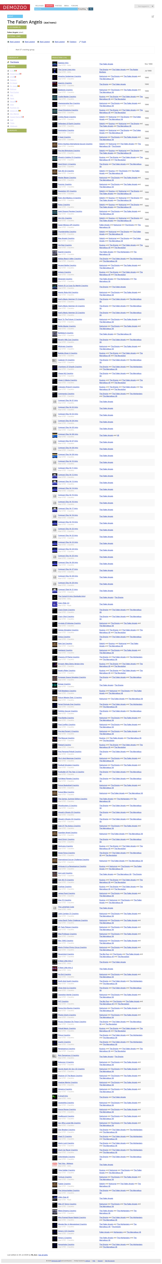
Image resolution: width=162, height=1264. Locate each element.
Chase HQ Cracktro (65, 373)
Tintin (12, 123)
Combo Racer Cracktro (67, 117)
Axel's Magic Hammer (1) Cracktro (71, 299)
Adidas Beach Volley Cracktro (69, 259)
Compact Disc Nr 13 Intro (68, 481)
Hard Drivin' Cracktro (66, 839)
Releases (39, 6)
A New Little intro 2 (65, 968)
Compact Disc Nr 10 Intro (68, 461)
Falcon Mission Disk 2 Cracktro (70, 697)
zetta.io (87, 1261)
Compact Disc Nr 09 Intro (68, 454)
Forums (74, 6)
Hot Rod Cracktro (65, 245)
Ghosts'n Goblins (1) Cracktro (69, 157)
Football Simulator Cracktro (68, 765)
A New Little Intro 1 (65, 961)
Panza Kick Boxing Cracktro (69, 1008)
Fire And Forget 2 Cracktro (68, 731)
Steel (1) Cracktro (65, 1136)
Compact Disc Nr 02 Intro (68, 407)
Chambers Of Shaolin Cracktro (70, 367)
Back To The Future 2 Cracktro (70, 319)
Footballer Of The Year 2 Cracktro (71, 772)
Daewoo (13, 80)
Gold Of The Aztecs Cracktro (69, 826)
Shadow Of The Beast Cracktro (70, 1076)
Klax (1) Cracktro (64, 900)
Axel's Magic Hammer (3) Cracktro (71, 313)
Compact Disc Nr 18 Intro (68, 515)
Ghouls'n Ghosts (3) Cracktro (69, 819)
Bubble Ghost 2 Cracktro (67, 353)
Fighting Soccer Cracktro (68, 711)
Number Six (14, 108)
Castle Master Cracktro (67, 96)
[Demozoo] (15, 7)
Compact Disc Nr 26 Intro (68, 562)
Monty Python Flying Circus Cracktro (72, 947)
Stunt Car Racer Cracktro (68, 1150)
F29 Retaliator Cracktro (67, 691)
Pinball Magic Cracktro (67, 1028)
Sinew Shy (14, 111)
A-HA (12, 71)
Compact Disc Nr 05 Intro (68, 427)
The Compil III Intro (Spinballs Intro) (72, 596)
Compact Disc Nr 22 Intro (68, 535)
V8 (118, 435)
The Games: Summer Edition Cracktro (72, 799)
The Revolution (120, 99)
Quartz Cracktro (64, 1042)
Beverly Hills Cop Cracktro (68, 340)
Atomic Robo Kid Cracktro (68, 292)
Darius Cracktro (64, 637)
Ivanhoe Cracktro (65, 887)
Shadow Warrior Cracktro (68, 1082)
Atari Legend (15, 42)
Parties (58, 6)
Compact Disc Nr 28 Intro (68, 576)
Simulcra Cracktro (65, 1089)
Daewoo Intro (63, 63)
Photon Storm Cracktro (67, 1015)
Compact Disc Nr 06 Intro (68, 434)
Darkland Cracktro (65, 650)
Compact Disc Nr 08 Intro (68, 448)
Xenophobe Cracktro (66, 1244)
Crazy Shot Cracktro (66, 616)
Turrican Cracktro (65, 1177)
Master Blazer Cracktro (67, 178)
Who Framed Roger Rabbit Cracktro (72, 1217)
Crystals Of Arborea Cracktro (69, 623)
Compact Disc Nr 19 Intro (68, 522)
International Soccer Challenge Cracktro (73, 860)
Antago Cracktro (64, 272)
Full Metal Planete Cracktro (68, 778)
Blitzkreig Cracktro (65, 346)
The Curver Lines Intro (66, 69)
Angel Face (14, 74)
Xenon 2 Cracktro (65, 1238)
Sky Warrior (14, 114)
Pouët (83, 42)
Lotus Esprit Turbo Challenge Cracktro (73, 920)
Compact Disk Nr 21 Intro (68, 589)
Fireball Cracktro (64, 745)
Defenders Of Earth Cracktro (69, 123)
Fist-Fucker (14, 92)
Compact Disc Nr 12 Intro (68, 475)
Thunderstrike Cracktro (67, 232)
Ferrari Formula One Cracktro (69, 704)
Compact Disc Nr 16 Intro (68, 502)
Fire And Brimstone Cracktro (69, 151)
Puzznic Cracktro (65, 184)
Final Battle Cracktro (66, 718)
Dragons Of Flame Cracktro (68, 657)
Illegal (12, 101)
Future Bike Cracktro (66, 792)
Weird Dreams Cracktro (67, 1211)
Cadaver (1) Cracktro (66, 360)
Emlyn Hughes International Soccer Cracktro (75, 144)
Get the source (110, 1261)
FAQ (94, 1261)
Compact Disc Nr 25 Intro (68, 556)
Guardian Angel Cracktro (67, 832)
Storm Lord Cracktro (66, 1143)
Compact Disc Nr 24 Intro (68, 549)
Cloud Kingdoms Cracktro (68, 110)
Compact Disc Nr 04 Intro (68, 421)
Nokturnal (103, 76)
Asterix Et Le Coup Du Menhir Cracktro (73, 286)
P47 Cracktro (63, 1001)
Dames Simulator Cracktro (68, 630)
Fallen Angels (104, 225)
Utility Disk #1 (63, 1197)
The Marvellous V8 (106, 79)
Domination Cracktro (66, 130)
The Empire (14, 62)
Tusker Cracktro (64, 1184)
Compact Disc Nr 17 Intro (68, 508)
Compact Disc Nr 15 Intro (68, 495)
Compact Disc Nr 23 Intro (68, 542)
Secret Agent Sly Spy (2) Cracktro (71, 1069)
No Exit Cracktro (64, 974)
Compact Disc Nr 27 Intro (68, 569)
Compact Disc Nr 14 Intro (68, 488)
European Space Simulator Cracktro (72, 677)
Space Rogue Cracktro (67, 1109)
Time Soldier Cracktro (66, 1170)
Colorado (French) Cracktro (68, 387)
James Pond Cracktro (66, 893)
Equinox (102, 96)
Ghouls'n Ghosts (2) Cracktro (69, 812)
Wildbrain (13, 126)
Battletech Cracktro (65, 333)
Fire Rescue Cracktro (66, 738)
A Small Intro (63, 1096)
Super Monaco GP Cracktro (68, 225)
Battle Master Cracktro (67, 326)
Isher (12, 105)
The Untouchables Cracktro (68, 1190)
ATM (12, 77)
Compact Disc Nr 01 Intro (68, 400)
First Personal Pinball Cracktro (69, 751)
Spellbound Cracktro (66, 1116)
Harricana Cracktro (65, 846)
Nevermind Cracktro (66, 954)
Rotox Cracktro (64, 205)
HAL (11, 95)
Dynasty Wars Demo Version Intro (71, 664)
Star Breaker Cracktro (66, 1130)
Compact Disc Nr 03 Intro (68, 414)
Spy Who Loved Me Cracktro (69, 1123)
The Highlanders (123, 252)
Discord (100, 1261)
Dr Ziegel (13, 83)
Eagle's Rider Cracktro (66, 670)
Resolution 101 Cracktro (67, 191)
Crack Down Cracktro (66, 610)
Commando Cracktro (66, 394)
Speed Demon (15, 117)
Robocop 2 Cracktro (66, 1062)
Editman (13, 89)
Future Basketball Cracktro (68, 785)
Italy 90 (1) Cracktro (66, 880)
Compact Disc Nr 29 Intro (68, 583)
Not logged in (143, 6)
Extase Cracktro (64, 684)
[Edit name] (153, 16)
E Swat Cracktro (64, 137)
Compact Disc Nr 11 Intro (68, 468)
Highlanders (118, 1232)
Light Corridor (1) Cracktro (68, 914)
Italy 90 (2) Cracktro (66, 171)
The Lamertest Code (66, 907)
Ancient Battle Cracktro (67, 265)
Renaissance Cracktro (66, 1049)
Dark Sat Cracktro (65, 643)
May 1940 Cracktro (65, 941)
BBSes (66, 6)
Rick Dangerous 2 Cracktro (68, 1055)
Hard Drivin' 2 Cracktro (67, 164)
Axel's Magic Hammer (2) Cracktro (71, 306)
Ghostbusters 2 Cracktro (67, 805)
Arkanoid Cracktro (65, 279)
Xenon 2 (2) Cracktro (66, 1231)
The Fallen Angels (106, 64)
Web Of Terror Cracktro (67, 1204)
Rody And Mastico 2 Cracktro (69, 198)
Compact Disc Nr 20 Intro (68, 529)
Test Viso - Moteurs (65, 1163)
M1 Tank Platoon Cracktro (68, 927)
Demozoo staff (56, 1261)
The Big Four (104, 954)
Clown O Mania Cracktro (67, 380)
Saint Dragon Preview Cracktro (70, 211)
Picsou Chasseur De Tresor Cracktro (72, 1022)
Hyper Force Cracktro (66, 853)
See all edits (43, 1255)
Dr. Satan (13, 86)
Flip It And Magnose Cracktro (69, 758)
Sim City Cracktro (65, 218)
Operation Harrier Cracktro (68, 995)
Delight (102, 117)
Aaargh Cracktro (64, 252)
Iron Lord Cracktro (65, 873)
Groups (49, 6)
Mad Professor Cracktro (67, 934)
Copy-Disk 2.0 (63, 603)
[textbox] (56, 8)
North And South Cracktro (68, 981)
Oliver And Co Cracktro (67, 988)
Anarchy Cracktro (65, 83)
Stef (11, 120)
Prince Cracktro (64, 1035)
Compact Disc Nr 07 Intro (68, 441)
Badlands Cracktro (65, 90)
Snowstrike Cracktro (66, 1103)
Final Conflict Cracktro (66, 724)
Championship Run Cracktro (69, 103)
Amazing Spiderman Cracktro (69, 76)
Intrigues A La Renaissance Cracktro (72, 866)
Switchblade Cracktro (66, 1157)
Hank (12, 98)
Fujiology (73, 42)
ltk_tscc (34, 1255)
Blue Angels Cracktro (66, 238)
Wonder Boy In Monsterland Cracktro (72, 1224)
